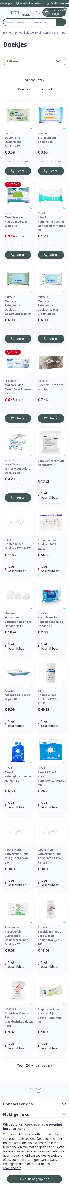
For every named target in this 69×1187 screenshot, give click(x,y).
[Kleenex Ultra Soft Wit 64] (51, 362)
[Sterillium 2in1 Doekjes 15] (51, 115)
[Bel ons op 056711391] (38, 12)
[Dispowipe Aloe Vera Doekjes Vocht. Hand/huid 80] (51, 990)
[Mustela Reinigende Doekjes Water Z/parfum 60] (51, 279)
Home (7, 32)
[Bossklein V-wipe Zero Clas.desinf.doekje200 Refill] (18, 990)
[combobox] (29, 22)
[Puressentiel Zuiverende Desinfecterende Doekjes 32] (18, 909)
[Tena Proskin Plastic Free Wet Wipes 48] (18, 195)
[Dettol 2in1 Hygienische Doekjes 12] (18, 115)
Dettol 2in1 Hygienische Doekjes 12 (13, 142)
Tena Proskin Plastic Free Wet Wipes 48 (16, 221)
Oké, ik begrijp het (34, 1179)
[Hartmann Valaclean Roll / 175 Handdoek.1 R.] (18, 595)
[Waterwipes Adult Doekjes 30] (18, 442)
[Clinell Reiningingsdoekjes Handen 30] (18, 750)
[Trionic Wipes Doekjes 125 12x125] (18, 521)
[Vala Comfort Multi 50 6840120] (51, 442)
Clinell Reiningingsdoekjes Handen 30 (18, 776)
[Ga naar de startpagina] (23, 12)
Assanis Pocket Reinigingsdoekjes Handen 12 (50, 622)
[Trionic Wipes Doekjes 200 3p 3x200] (51, 521)
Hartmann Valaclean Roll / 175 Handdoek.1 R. (18, 622)
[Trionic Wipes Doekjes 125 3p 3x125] (51, 672)
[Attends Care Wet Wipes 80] (18, 672)
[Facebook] (30, 1090)
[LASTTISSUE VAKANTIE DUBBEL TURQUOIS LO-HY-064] (18, 831)
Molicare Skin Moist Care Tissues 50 (18, 389)
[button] (34, 61)
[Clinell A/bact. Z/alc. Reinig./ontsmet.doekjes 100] (51, 750)
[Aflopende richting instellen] (50, 89)
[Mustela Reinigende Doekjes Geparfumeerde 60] (18, 279)
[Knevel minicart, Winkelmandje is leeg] (46, 12)
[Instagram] (38, 1090)
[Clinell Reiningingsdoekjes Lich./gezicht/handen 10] (51, 195)
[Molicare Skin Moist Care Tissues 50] (18, 362)
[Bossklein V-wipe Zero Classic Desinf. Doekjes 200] (51, 909)
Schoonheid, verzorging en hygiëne (36, 32)
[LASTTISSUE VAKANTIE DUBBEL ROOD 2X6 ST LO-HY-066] (51, 831)
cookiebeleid (12, 1168)
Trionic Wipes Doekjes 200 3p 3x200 (48, 544)
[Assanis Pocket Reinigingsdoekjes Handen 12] (51, 595)
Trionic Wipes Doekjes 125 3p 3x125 (48, 699)
